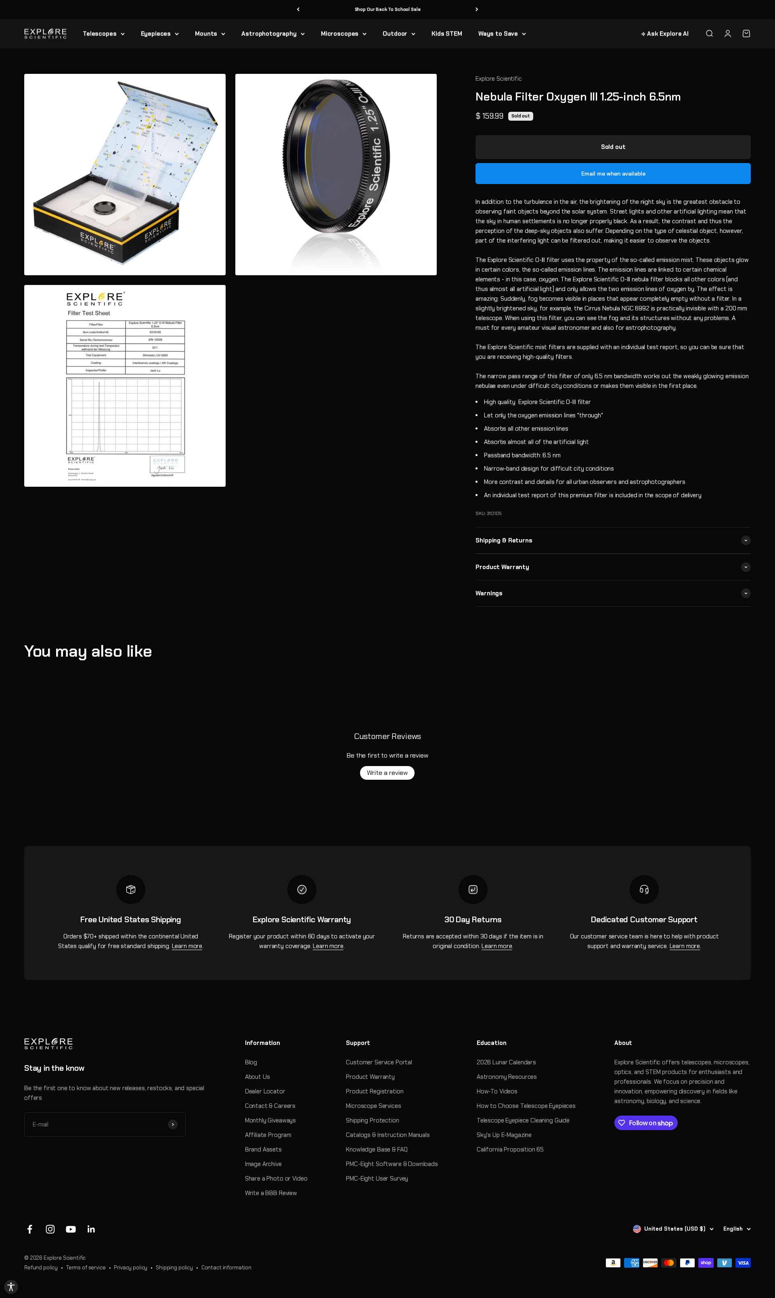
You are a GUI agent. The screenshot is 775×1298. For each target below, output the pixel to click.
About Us (257, 1077)
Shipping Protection (372, 1120)
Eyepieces (156, 33)
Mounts (206, 33)
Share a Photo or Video (276, 1178)
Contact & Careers (270, 1106)
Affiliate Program (268, 1135)
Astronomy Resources (507, 1077)
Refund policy (41, 1267)
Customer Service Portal (379, 1062)
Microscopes (339, 33)
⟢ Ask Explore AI (665, 33)
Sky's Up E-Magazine (504, 1135)
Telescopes (100, 33)
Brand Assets (263, 1149)
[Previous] (298, 9)
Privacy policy (130, 1267)
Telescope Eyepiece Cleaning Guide (523, 1120)
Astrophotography (269, 33)
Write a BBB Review (271, 1193)
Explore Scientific (498, 79)
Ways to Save (498, 33)
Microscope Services (373, 1106)
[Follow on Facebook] (29, 1229)
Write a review (387, 772)
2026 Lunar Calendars (506, 1062)
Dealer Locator (265, 1091)
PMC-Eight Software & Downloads (392, 1164)
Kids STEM (446, 33)
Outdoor (395, 33)
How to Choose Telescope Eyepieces (526, 1106)
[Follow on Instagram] (50, 1229)
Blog (251, 1062)
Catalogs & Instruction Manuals (388, 1135)
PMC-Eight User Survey (377, 1178)
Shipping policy (174, 1267)
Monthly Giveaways (270, 1120)
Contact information (226, 1267)
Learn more (187, 946)
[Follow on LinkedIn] (91, 1229)
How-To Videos (497, 1091)
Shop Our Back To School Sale (388, 9)
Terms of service (86, 1267)
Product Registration (374, 1091)
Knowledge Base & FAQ (376, 1149)
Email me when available (613, 173)
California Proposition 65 (510, 1149)
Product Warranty (370, 1077)
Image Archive (263, 1164)
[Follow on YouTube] (70, 1229)
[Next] (476, 9)
